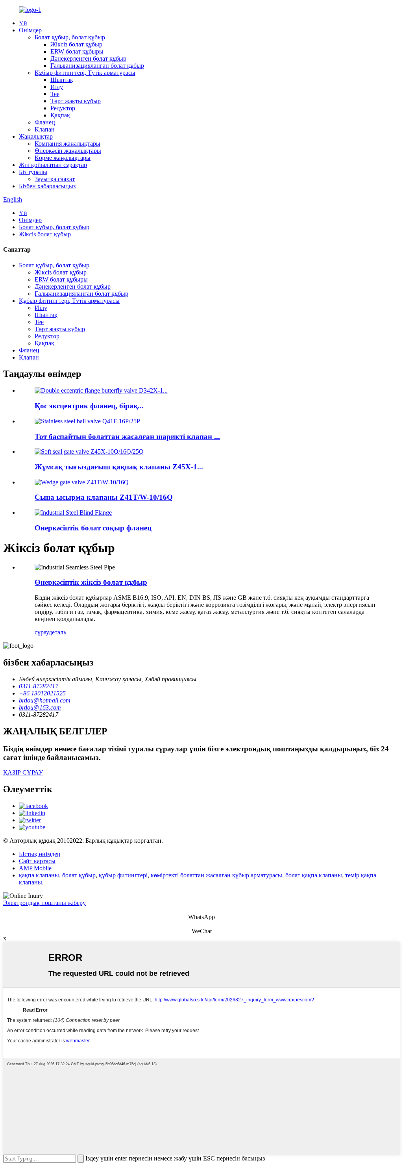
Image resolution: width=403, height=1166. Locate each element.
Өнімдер (30, 30)
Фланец (45, 122)
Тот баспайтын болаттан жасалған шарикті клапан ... (127, 436)
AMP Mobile (35, 868)
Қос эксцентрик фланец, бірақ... (89, 406)
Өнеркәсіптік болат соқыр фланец (93, 528)
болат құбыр (79, 875)
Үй (23, 23)
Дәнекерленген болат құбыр (88, 58)
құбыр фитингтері (123, 875)
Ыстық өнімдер (39, 854)
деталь (57, 632)
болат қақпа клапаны (313, 875)
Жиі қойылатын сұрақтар (53, 164)
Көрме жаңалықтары (63, 157)
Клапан (45, 129)
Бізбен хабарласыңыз (47, 186)
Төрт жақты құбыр (75, 101)
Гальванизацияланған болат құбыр (97, 65)
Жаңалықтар (36, 136)
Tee (54, 94)
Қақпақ (60, 115)
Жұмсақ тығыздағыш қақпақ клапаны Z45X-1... (119, 467)
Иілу (56, 86)
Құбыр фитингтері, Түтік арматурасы (85, 72)
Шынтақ (61, 79)
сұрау (42, 632)
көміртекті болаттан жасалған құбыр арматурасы (216, 875)
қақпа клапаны (39, 875)
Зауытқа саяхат (55, 179)
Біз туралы (33, 172)
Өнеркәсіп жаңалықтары (68, 150)
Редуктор (62, 108)
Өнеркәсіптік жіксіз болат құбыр (91, 582)
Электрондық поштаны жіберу (44, 902)
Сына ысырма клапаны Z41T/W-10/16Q (104, 497)
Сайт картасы (37, 861)
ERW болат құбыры (77, 51)
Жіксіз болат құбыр (76, 44)
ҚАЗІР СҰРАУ (23, 772)
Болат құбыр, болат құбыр (70, 37)
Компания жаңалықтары (67, 143)
